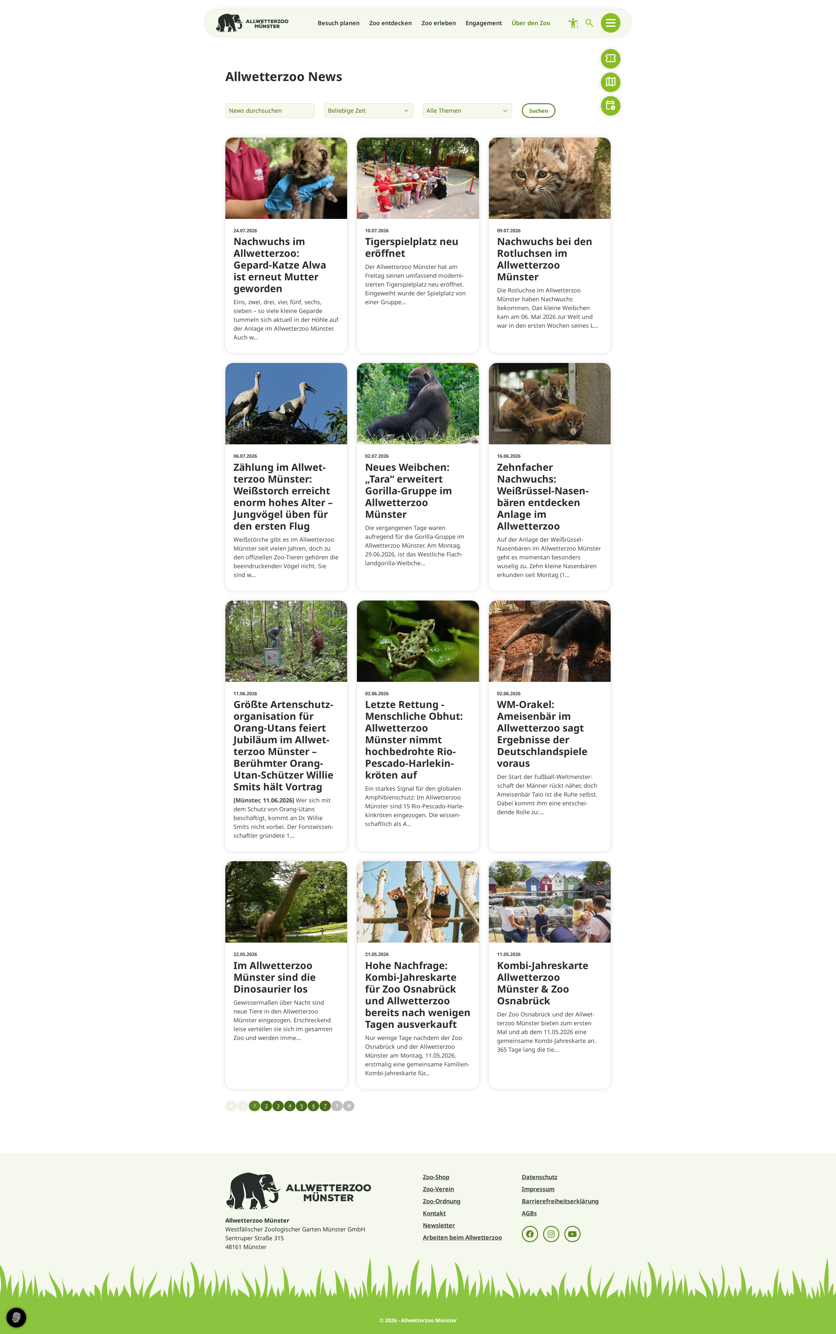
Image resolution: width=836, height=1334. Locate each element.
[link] (286, 245)
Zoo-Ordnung (441, 1201)
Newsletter (439, 1225)
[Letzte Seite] (348, 1106)
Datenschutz (539, 1177)
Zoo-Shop (436, 1177)
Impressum (538, 1189)
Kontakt (434, 1213)
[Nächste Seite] (337, 1106)
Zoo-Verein (438, 1189)
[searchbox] (269, 110)
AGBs (529, 1213)
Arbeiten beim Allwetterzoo (462, 1237)
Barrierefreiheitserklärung (560, 1201)
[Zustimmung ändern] (16, 1317)
